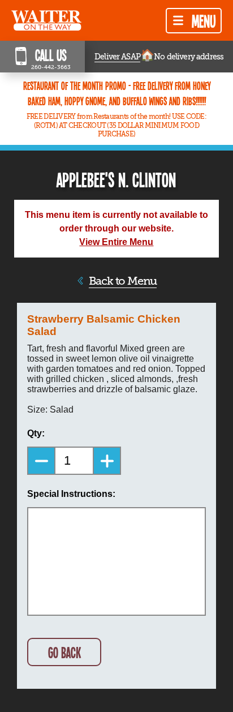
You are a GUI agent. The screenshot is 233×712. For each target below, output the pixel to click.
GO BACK (64, 652)
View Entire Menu (116, 242)
